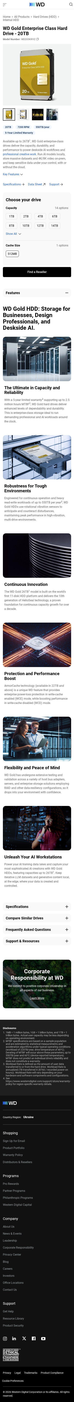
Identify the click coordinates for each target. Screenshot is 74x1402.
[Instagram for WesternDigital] (5, 1339)
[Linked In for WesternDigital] (14, 1339)
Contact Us (10, 1289)
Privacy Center (12, 1254)
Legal (18, 1372)
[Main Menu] (5, 4)
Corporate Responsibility (18, 1247)
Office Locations (13, 1282)
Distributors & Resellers (17, 1162)
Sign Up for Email (14, 1141)
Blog (6, 1261)
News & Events (12, 1233)
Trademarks (30, 1372)
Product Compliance (52, 1372)
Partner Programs (14, 1190)
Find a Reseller (37, 272)
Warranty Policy (13, 1155)
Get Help (8, 1311)
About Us (8, 1226)
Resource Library (13, 1318)
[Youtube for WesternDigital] (43, 1339)
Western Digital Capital (17, 1204)
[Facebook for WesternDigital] (34, 1339)
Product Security (13, 1325)
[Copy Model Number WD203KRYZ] (37, 39)
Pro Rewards (11, 1184)
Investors (8, 1275)
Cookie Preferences (13, 1380)
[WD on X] (24, 1339)
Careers (7, 1268)
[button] (9, 114)
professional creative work (19, 154)
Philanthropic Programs (18, 1197)
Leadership (10, 1240)
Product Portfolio (13, 1148)
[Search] (71, 4)
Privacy (7, 1372)
